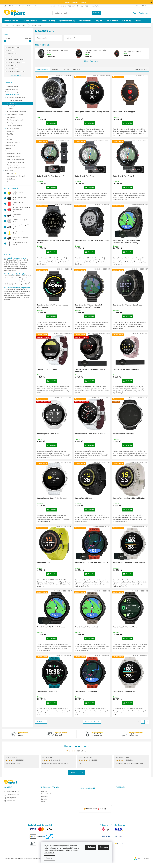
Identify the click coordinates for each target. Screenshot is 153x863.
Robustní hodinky (13, 128)
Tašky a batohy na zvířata (15, 162)
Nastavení (49, 858)
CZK (137, 6)
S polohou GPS (12, 103)
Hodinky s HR (12, 109)
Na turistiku (11, 117)
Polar (9, 137)
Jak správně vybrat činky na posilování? (17, 288)
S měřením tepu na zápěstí (16, 98)
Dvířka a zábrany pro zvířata (16, 159)
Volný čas (8, 148)
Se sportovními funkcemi (15, 114)
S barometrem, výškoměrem (16, 112)
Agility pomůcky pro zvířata (16, 168)
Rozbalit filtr (16, 75)
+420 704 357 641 (13, 795)
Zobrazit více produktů (91, 61)
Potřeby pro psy (12, 165)
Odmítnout (90, 847)
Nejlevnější (55, 69)
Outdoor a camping (11, 92)
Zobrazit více (76, 772)
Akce (10, 50)
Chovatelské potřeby (14, 154)
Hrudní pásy (11, 131)
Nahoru (42, 722)
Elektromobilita (10, 145)
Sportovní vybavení (11, 86)
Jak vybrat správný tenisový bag (15, 274)
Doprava (53, 6)
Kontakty (95, 6)
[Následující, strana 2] (143, 722)
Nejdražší (66, 69)
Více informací (49, 852)
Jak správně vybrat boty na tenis (15, 258)
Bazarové (12, 65)
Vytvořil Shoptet (143, 858)
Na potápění (11, 123)
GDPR (43, 802)
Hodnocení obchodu (76, 746)
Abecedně (76, 69)
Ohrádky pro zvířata (13, 157)
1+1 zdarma (11, 179)
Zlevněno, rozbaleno (16, 62)
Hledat (96, 13)
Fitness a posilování (11, 89)
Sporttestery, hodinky (12, 95)
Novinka (12, 53)
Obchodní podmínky (67, 6)
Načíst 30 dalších (92, 722)
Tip (10, 56)
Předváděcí (12, 68)
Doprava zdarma (15, 59)
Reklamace (83, 6)
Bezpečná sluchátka (13, 143)
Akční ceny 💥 (11, 173)
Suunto (9, 140)
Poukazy (10, 182)
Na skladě (13, 47)
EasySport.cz (11, 798)
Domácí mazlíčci (10, 151)
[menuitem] (11, 20)
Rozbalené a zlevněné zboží (16, 176)
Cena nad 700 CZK (16, 71)
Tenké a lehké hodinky (14, 126)
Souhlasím (104, 847)
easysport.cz (11, 801)
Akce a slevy (9, 171)
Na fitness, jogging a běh (15, 120)
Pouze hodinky (12, 106)
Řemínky (10, 134)
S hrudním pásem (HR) (14, 100)
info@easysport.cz (13, 792)
